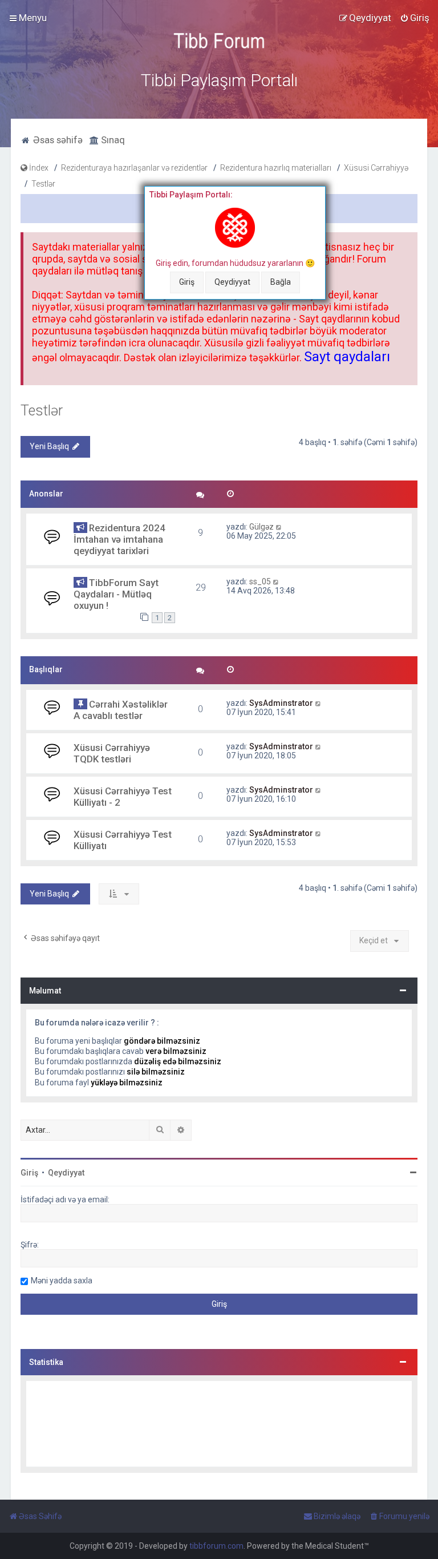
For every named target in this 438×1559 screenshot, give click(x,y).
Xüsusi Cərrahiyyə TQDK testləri (112, 753)
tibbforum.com (216, 1545)
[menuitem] (414, 18)
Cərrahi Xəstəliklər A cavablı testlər (121, 709)
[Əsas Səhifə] (219, 41)
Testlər (42, 410)
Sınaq (112, 140)
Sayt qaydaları (347, 357)
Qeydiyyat (232, 281)
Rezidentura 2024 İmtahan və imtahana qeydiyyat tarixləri (119, 539)
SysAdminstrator (281, 703)
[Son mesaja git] (279, 526)
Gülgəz (261, 526)
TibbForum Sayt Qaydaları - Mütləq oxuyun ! (116, 594)
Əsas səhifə (57, 140)
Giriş (186, 281)
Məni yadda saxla (61, 1280)
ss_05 (260, 581)
